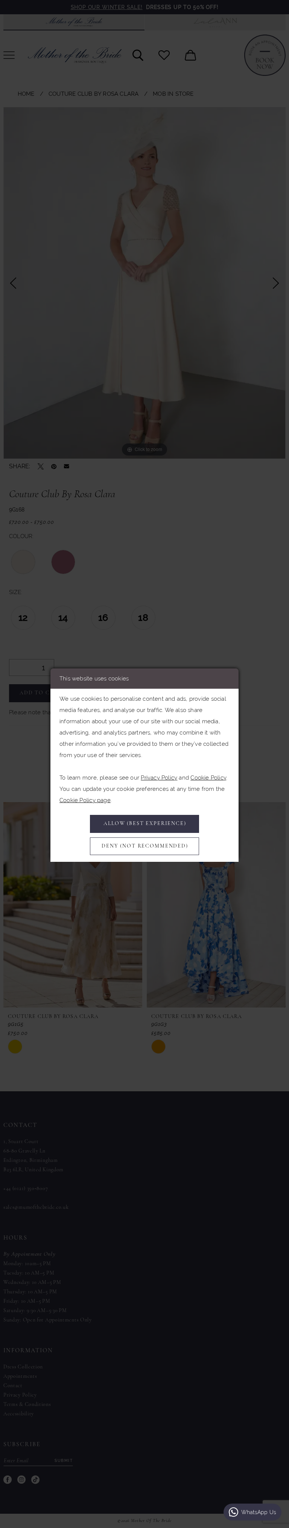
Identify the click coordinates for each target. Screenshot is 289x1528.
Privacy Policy (159, 777)
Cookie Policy (208, 777)
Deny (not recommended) (145, 846)
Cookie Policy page (85, 800)
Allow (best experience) (144, 824)
